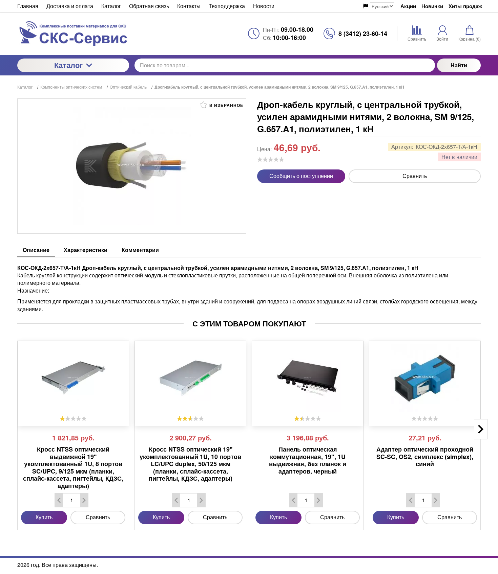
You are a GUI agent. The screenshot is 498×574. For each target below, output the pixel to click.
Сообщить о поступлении (301, 176)
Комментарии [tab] (140, 250)
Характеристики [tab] (85, 250)
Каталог (68, 65)
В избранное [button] (225, 105)
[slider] (270, 159)
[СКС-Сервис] (73, 33)
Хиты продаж (465, 6)
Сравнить (414, 176)
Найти (459, 65)
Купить (44, 517)
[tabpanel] (249, 285)
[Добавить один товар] (84, 500)
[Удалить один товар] (59, 500)
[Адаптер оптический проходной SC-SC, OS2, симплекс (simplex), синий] (425, 378)
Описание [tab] (36, 250)
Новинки (432, 6)
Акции (408, 6)
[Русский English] (378, 6)
